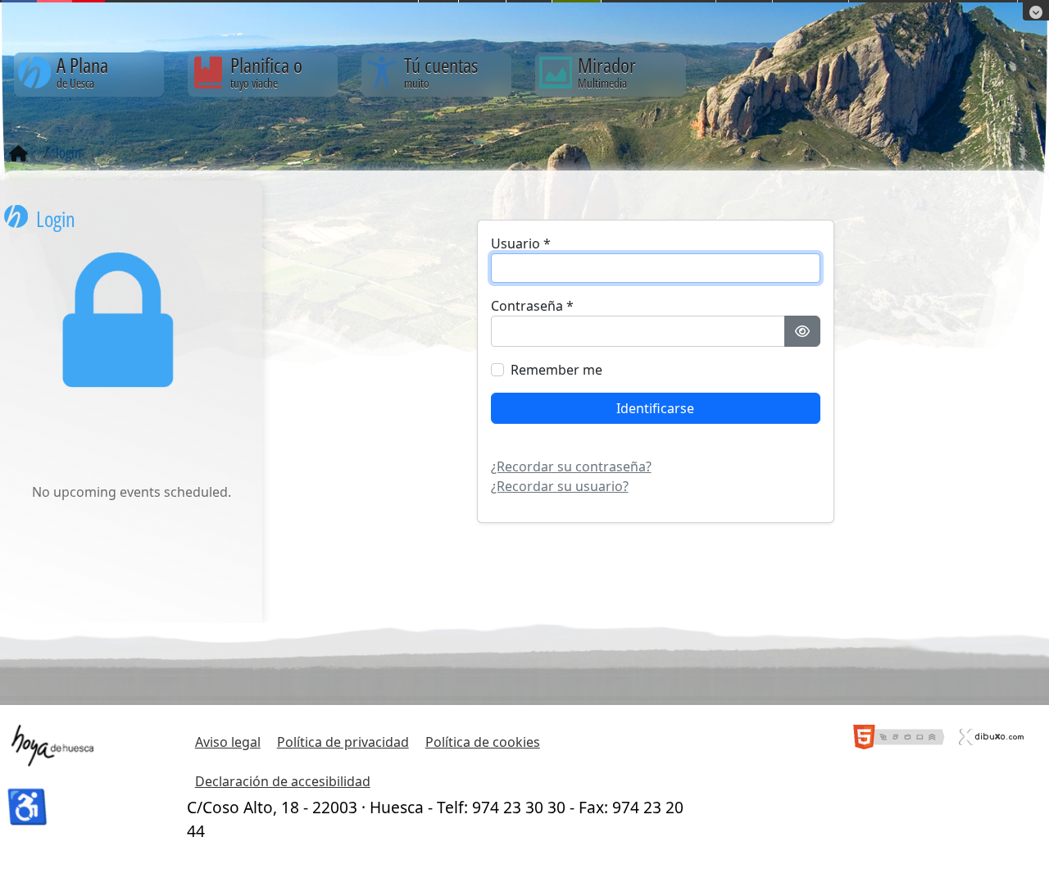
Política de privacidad (343, 742)
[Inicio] (18, 154)
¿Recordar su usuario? (560, 486)
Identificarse (655, 408)
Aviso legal (228, 742)
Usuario (521, 243)
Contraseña (532, 306)
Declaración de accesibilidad (282, 781)
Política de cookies (482, 742)
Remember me (556, 370)
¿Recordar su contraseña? (571, 466)
